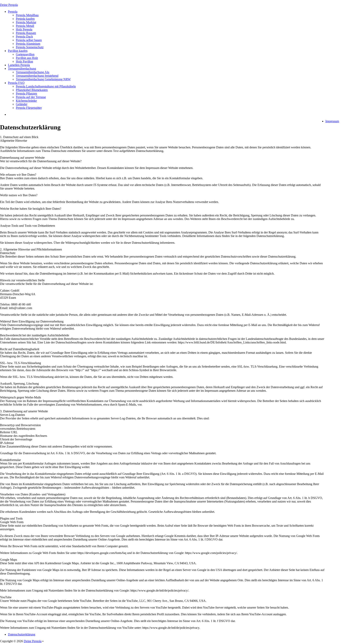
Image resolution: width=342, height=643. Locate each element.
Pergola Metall (25, 26)
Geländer (21, 104)
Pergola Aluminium (28, 43)
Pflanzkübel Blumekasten (32, 90)
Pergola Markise (26, 22)
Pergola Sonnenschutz (30, 47)
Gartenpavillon (25, 54)
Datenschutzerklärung (21, 634)
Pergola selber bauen (29, 40)
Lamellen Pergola (19, 65)
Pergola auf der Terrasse (31, 97)
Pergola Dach (24, 36)
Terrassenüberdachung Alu (32, 72)
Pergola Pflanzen (26, 93)
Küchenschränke (26, 100)
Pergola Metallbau (27, 15)
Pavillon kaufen (18, 50)
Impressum (332, 121)
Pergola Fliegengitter (29, 107)
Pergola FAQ (16, 82)
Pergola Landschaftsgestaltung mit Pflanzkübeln (46, 86)
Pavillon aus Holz (27, 58)
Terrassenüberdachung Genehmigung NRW (43, 79)
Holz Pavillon (24, 61)
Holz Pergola (24, 29)
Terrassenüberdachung (22, 68)
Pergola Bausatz (26, 33)
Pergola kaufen (25, 18)
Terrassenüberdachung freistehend (37, 75)
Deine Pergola (9, 5)
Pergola (12, 11)
